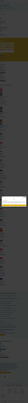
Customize (14, 205)
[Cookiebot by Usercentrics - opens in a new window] (23, 197)
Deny (6, 205)
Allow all (22, 205)
